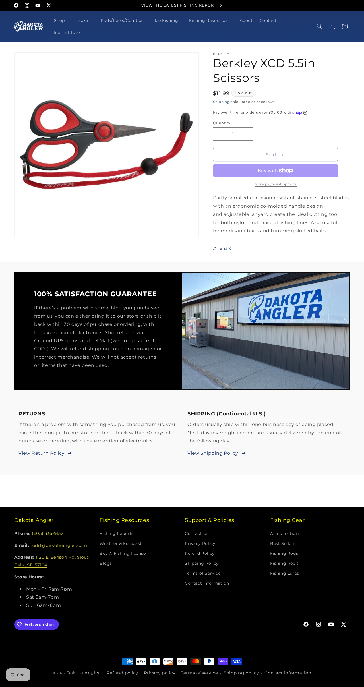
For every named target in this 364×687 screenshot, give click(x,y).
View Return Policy (41, 453)
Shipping (221, 102)
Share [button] (226, 248)
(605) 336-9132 (47, 533)
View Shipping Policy (212, 453)
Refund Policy (200, 553)
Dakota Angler (83, 672)
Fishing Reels (284, 563)
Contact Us (197, 533)
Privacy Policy (200, 543)
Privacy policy (159, 673)
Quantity (221, 123)
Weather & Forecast (121, 543)
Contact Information (207, 583)
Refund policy (122, 673)
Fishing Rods (284, 553)
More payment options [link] (276, 184)
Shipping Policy (202, 563)
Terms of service (199, 673)
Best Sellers (282, 543)
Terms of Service (203, 573)
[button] (62, 20)
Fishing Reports (117, 533)
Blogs (106, 563)
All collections (285, 533)
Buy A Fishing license (123, 553)
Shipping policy (241, 673)
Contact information (287, 673)
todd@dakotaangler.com (58, 545)
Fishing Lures (284, 573)
